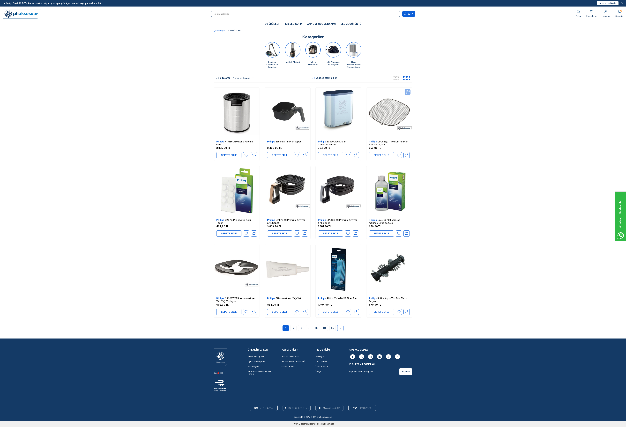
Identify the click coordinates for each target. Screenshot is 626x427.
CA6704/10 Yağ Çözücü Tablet (233, 221)
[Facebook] (352, 357)
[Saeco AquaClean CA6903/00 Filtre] (338, 113)
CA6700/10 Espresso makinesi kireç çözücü (384, 221)
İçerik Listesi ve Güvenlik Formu (259, 372)
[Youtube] (388, 357)
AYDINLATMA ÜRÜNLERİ (293, 361)
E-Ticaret (303, 424)
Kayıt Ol (406, 371)
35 (332, 328)
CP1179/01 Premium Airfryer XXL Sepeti (286, 221)
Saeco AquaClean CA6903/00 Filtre (332, 143)
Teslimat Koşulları (256, 356)
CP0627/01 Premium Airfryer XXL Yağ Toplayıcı (235, 300)
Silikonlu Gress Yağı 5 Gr (284, 298)
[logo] (23, 14)
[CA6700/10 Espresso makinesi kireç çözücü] (389, 191)
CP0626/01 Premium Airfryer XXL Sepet (337, 221)
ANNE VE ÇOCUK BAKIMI (321, 23)
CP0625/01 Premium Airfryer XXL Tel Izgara (388, 143)
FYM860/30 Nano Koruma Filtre (234, 143)
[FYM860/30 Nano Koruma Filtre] (237, 113)
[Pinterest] (397, 357)
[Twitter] (361, 357)
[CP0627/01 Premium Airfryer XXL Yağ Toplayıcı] (237, 269)
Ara (410, 13)
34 (324, 328)
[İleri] (340, 328)
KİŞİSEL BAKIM (293, 23)
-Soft (295, 424)
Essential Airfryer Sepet (284, 141)
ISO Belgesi (253, 366)
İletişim (318, 371)
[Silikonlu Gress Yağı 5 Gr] (287, 269)
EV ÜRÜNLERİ (272, 23)
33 (316, 328)
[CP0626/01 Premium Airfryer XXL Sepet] (338, 191)
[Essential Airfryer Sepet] (287, 113)
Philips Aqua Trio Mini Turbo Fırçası (388, 300)
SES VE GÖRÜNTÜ (351, 23)
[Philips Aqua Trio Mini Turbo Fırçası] (389, 269)
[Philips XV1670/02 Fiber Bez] (338, 269)
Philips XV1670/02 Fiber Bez (337, 298)
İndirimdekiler (321, 366)
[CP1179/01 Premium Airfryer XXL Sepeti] (287, 191)
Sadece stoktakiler (326, 77)
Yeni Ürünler (321, 361)
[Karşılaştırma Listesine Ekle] (254, 155)
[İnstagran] (370, 357)
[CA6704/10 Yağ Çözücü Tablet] (237, 191)
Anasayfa (220, 30)
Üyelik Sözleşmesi (256, 361)
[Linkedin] (379, 357)
